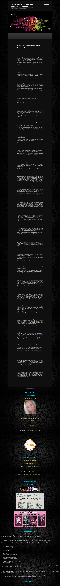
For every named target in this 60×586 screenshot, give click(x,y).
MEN (19, 34)
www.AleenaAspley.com (30, 463)
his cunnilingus (36, 321)
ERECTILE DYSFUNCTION (24, 36)
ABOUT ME (16, 34)
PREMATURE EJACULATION (15, 36)
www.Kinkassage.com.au (36, 474)
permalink (39, 385)
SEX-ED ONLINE (44, 36)
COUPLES (26, 34)
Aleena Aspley (32, 385)
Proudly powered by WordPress (30, 388)
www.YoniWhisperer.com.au (32, 469)
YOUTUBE (36, 36)
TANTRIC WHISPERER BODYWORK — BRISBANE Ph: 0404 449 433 (23, 5)
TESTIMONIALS (31, 36)
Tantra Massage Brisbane (26, 385)
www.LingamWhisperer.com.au (32, 466)
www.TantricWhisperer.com (33, 471)
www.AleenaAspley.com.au (35, 430)
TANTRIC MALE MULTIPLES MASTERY (35, 34)
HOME (12, 34)
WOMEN (23, 34)
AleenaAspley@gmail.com (31, 425)
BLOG (39, 36)
